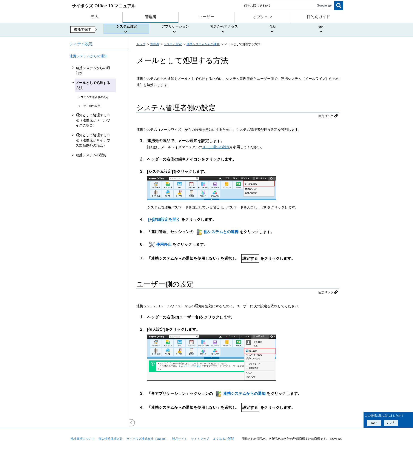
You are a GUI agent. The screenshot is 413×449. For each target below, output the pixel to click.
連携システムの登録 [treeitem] (91, 155)
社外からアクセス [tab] (224, 26)
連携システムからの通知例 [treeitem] (93, 70)
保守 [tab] (321, 26)
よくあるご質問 (223, 438)
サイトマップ (200, 438)
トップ (140, 44)
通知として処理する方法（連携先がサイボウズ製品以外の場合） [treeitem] (93, 140)
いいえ (391, 422)
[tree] (99, 245)
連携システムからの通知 (88, 56)
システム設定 (81, 44)
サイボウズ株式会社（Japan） (147, 438)
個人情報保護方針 (111, 438)
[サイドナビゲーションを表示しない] (131, 422)
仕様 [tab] (273, 26)
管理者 (154, 44)
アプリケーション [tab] (175, 26)
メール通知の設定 (216, 147)
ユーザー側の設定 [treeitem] (89, 106)
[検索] (338, 5)
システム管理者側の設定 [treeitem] (93, 97)
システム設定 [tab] (126, 26)
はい (374, 422)
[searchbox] (287, 5)
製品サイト (179, 438)
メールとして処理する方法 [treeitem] (93, 85)
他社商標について (83, 438)
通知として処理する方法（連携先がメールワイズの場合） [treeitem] (93, 120)
